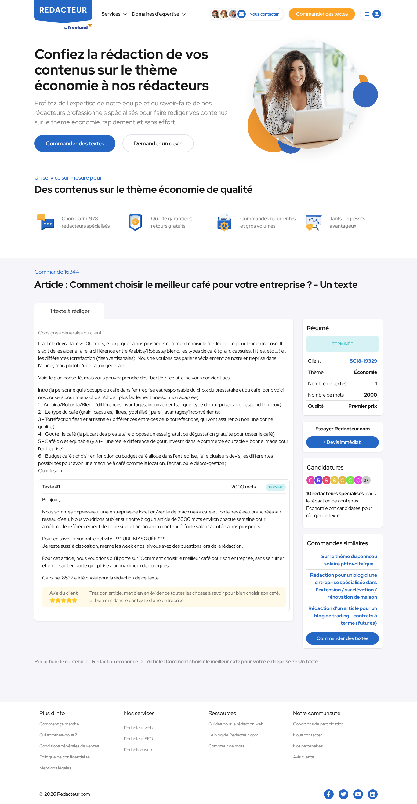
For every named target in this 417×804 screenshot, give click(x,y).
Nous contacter (307, 735)
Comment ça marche (59, 724)
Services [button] (111, 14)
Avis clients (303, 757)
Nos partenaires (308, 746)
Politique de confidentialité (64, 757)
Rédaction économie (115, 661)
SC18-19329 (363, 361)
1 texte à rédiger (69, 311)
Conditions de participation (318, 724)
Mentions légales (55, 768)
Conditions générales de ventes (69, 746)
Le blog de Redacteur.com (233, 735)
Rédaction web (138, 749)
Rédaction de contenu (58, 661)
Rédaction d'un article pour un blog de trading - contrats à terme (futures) (342, 615)
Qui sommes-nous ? (58, 735)
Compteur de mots (226, 746)
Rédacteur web (138, 727)
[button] (371, 14)
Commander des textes (75, 143)
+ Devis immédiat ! (342, 442)
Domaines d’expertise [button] (155, 14)
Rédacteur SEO (138, 738)
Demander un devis (158, 143)
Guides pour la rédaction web (236, 724)
